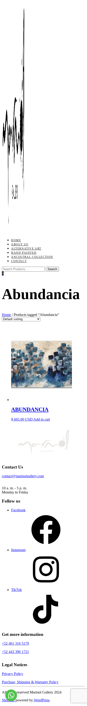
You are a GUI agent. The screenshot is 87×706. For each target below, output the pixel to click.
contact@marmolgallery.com (23, 476)
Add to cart (41, 419)
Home (6, 315)
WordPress (41, 700)
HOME (16, 240)
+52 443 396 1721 (15, 652)
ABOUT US (19, 244)
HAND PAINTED (23, 252)
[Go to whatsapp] (11, 695)
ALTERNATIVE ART (26, 248)
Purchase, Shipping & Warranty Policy (30, 682)
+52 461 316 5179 (15, 643)
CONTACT (19, 261)
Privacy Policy (12, 674)
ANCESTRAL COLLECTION (32, 257)
